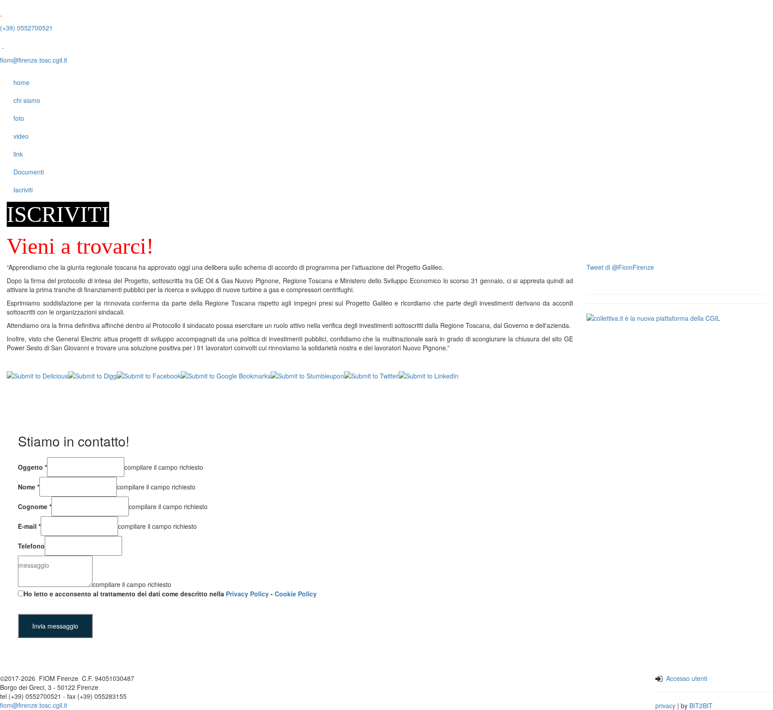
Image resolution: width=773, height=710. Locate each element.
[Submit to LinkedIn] (429, 374)
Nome (28, 486)
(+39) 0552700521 (26, 27)
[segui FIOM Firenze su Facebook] (281, 691)
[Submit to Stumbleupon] (307, 374)
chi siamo (26, 100)
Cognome (34, 506)
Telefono (31, 545)
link (18, 153)
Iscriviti (23, 189)
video (21, 136)
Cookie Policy (296, 593)
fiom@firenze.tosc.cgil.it (33, 59)
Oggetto (32, 467)
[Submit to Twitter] (371, 374)
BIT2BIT (701, 705)
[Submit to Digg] (92, 374)
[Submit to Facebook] (149, 374)
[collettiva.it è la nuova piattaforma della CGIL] (653, 317)
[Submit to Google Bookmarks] (226, 374)
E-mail (29, 526)
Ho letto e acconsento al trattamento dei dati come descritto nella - (170, 593)
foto (18, 118)
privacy (665, 705)
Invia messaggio (55, 625)
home (21, 82)
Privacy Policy (247, 593)
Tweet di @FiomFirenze (620, 267)
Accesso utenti (686, 678)
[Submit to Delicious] (37, 374)
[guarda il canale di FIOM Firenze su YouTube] (319, 691)
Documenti (28, 171)
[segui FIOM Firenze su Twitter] (302, 691)
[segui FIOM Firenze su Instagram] (291, 691)
